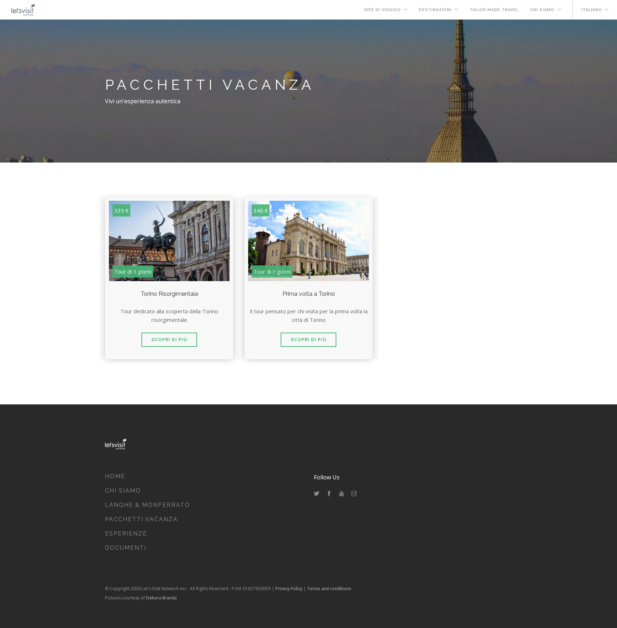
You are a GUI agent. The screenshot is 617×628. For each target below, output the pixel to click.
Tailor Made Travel (494, 10)
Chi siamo (542, 10)
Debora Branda (161, 598)
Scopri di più (169, 339)
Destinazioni (435, 10)
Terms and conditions (329, 588)
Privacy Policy (288, 588)
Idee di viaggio (382, 10)
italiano (591, 10)
